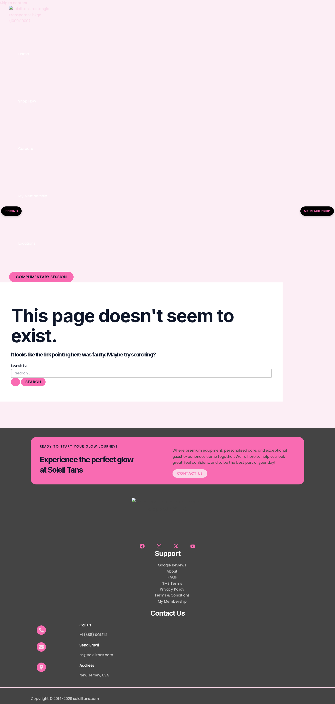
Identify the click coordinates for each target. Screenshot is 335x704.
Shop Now (27, 101)
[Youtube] (192, 547)
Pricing (11, 211)
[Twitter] (176, 547)
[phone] (41, 630)
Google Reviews (172, 565)
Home (23, 53)
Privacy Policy (172, 589)
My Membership (32, 196)
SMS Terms (172, 583)
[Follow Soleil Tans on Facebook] (142, 547)
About (172, 571)
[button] (41, 277)
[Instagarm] (159, 547)
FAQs (172, 577)
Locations (26, 243)
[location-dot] (41, 667)
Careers (25, 148)
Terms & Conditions (172, 595)
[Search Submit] (15, 382)
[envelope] (41, 647)
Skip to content (14, 2)
